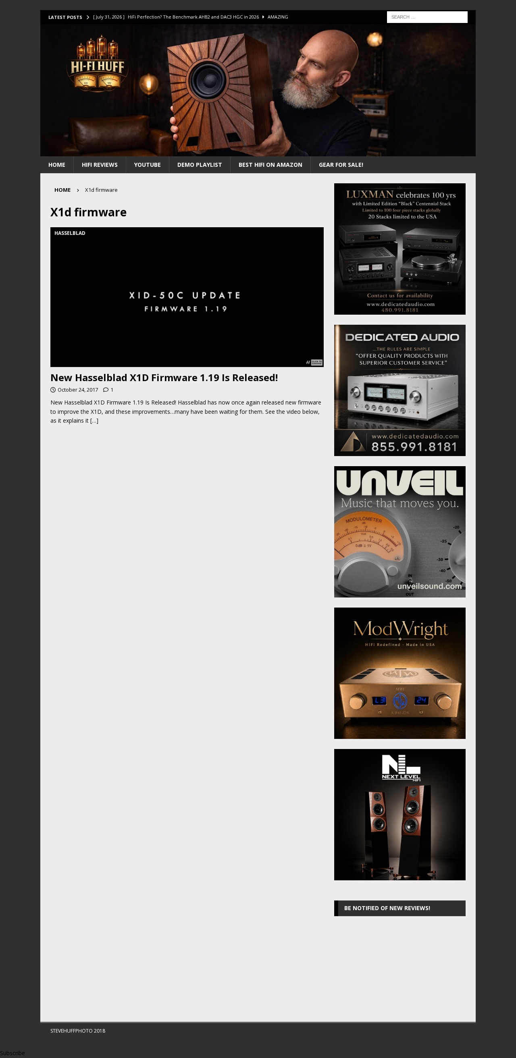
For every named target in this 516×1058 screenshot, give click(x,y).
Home (56, 164)
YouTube (147, 164)
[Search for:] (427, 16)
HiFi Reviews (100, 164)
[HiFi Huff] (258, 151)
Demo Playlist (199, 164)
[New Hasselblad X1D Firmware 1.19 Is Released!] (187, 297)
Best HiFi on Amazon (270, 164)
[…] (94, 420)
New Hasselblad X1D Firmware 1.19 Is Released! (164, 377)
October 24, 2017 (78, 389)
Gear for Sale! (341, 164)
